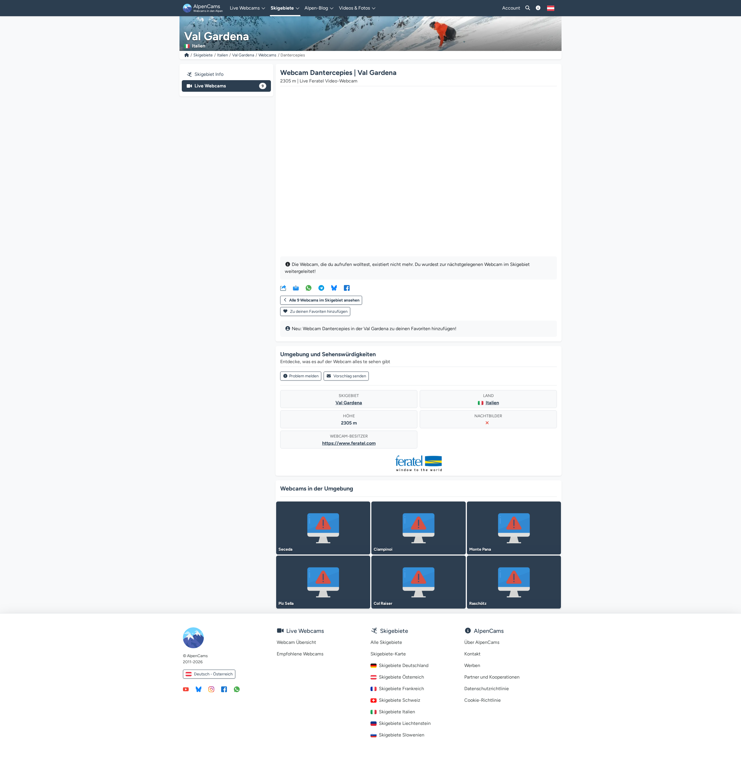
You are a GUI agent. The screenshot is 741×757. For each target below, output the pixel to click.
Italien (222, 55)
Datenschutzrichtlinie (486, 688)
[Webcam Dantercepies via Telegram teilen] (321, 287)
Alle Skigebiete (386, 642)
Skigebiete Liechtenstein (405, 723)
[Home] (186, 55)
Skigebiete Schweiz (399, 700)
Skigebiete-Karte (388, 654)
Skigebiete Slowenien (401, 735)
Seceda (285, 549)
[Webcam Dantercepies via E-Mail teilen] (296, 287)
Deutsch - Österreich (213, 674)
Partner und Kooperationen (492, 677)
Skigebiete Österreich (401, 677)
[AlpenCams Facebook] (224, 689)
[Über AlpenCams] (538, 8)
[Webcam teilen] (283, 287)
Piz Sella (286, 603)
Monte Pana (480, 549)
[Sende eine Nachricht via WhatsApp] (237, 689)
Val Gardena (243, 55)
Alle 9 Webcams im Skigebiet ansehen (324, 300)
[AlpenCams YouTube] (186, 689)
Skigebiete (203, 55)
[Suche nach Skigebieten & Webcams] (527, 8)
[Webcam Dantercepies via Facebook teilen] (347, 287)
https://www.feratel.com (349, 443)
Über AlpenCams (481, 642)
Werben (472, 665)
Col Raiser (383, 603)
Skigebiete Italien (397, 711)
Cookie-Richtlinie (482, 700)
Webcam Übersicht (296, 642)
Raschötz (478, 603)
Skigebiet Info (209, 74)
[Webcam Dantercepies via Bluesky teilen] (334, 287)
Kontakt (472, 654)
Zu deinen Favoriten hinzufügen (318, 311)
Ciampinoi (383, 549)
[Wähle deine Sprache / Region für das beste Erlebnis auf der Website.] (550, 8)
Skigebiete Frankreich (401, 688)
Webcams (267, 55)
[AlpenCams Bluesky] (198, 689)
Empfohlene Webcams (300, 654)
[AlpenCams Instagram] (211, 689)
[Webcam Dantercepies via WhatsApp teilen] (308, 287)
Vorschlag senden (349, 376)
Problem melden (304, 376)
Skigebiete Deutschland (403, 665)
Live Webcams (229, 86)
